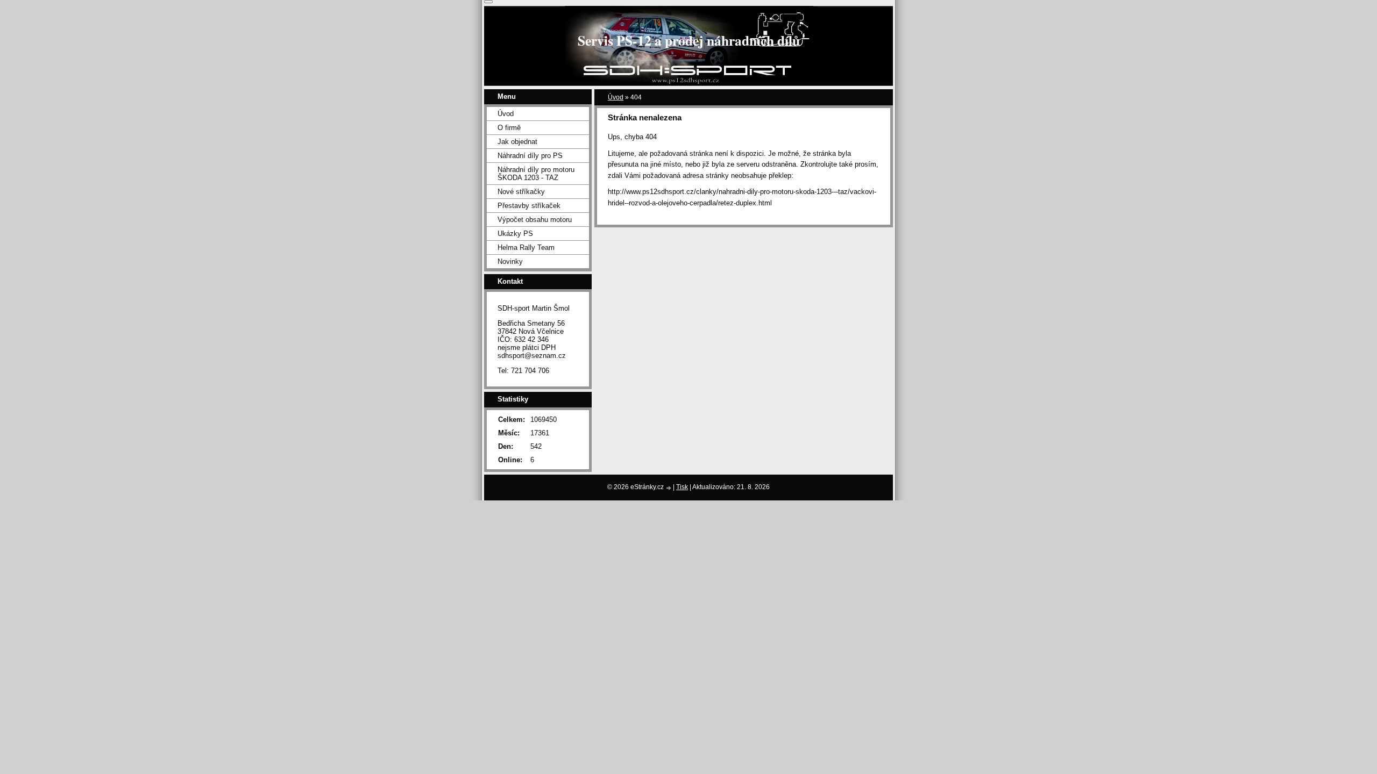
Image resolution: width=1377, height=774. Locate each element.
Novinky (510, 261)
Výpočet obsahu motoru (535, 220)
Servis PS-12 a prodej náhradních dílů (689, 40)
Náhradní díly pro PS (530, 156)
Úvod (615, 97)
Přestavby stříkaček (529, 206)
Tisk (682, 487)
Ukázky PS (515, 234)
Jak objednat (517, 142)
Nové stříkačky (521, 192)
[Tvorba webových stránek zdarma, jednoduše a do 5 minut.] (669, 487)
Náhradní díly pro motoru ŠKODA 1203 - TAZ (536, 174)
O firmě (509, 128)
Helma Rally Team (526, 247)
